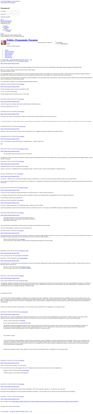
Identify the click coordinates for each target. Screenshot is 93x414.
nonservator (22, 126)
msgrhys (22, 396)
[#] (1, 61)
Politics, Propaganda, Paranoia (22, 40)
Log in (2, 19)
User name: (3, 11)
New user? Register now (6, 20)
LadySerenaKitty (24, 258)
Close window (4, 2)
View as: (58, 43)
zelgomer (21, 212)
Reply (2, 63)
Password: (3, 14)
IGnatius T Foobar (24, 61)
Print (17, 63)
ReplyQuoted (7, 63)
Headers (14, 63)
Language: (3, 17)
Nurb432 (22, 84)
